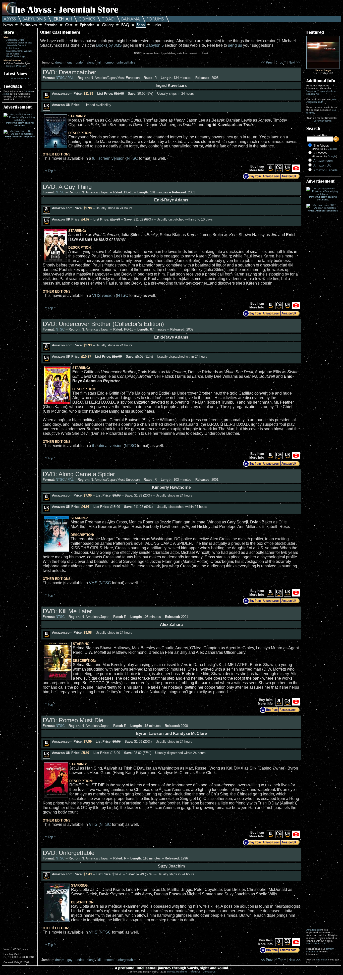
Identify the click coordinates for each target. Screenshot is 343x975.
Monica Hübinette (177, 971)
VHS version (103, 295)
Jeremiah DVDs (15, 39)
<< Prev (267, 62)
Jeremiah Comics (16, 45)
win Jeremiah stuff (321, 100)
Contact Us (209, 971)
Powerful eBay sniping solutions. (20, 124)
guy (70, 62)
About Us (195, 971)
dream (59, 62)
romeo (108, 62)
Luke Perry (12, 48)
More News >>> (20, 78)
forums (28, 91)
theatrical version (107, 446)
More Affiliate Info (316, 943)
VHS (93, 583)
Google (332, 148)
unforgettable (126, 62)
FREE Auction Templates (20, 136)
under (80, 62)
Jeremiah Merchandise (19, 42)
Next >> (294, 62)
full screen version (108, 158)
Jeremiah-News (322, 120)
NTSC (60, 78)
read (6, 93)
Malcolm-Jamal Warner (19, 50)
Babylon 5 (155, 45)
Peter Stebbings (15, 56)
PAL (71, 78)
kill (99, 62)
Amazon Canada (325, 170)
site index (321, 959)
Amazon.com (323, 160)
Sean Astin (12, 53)
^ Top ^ (280, 62)
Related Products (16, 66)
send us (235, 45)
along (90, 62)
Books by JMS (109, 45)
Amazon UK (322, 165)
